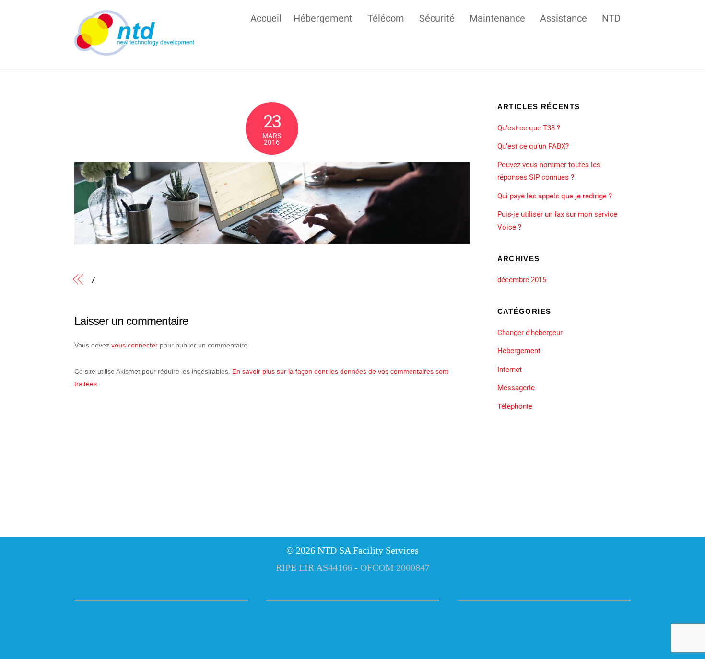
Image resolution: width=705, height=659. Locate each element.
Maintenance (497, 17)
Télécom (385, 17)
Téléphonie (514, 406)
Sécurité (437, 17)
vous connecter (134, 345)
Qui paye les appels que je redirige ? (554, 196)
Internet (509, 369)
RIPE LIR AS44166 (314, 567)
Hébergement (323, 17)
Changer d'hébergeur (530, 332)
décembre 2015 (521, 280)
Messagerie (516, 387)
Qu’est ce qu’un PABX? (533, 146)
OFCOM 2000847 (395, 567)
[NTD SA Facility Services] (134, 51)
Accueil (266, 17)
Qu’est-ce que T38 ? (528, 128)
